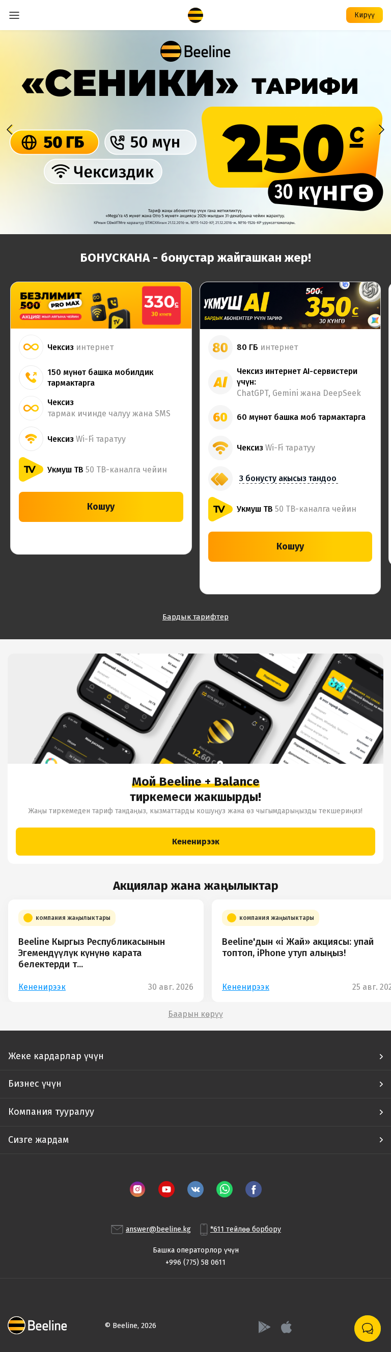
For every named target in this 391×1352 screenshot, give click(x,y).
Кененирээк (195, 841)
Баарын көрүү (195, 1014)
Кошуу (101, 506)
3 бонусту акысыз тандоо (288, 478)
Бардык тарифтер (195, 616)
